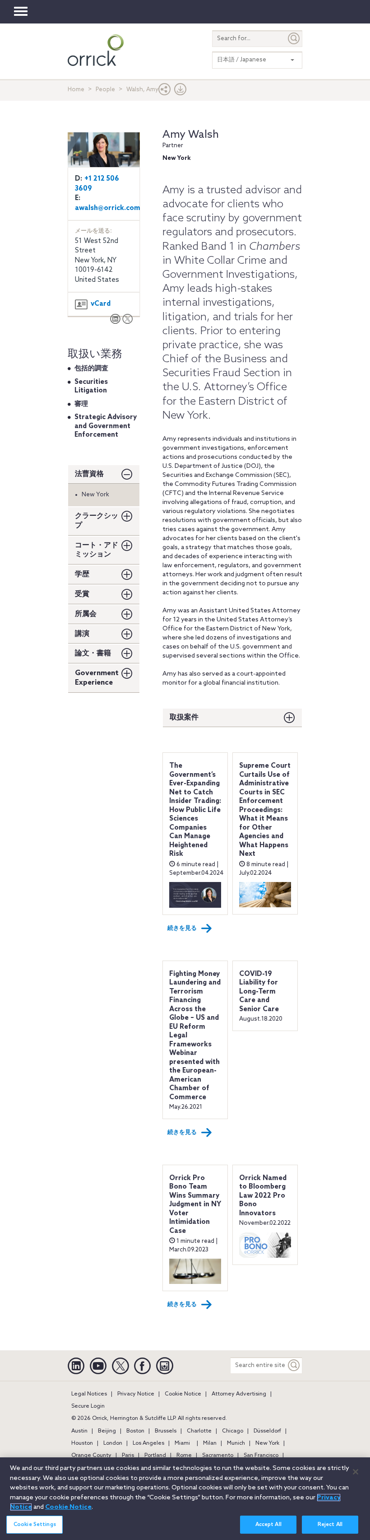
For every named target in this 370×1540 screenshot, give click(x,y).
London (112, 1443)
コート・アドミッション (96, 550)
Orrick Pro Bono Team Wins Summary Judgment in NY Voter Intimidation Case (195, 1204)
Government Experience (97, 678)
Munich (236, 1443)
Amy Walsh (190, 134)
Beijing (107, 1431)
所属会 (86, 614)
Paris (128, 1455)
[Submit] (294, 38)
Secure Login (88, 1406)
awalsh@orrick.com (107, 208)
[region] (185, 1498)
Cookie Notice (183, 1394)
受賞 (82, 594)
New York (267, 1443)
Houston (82, 1443)
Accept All (268, 1524)
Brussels (165, 1431)
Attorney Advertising (239, 1394)
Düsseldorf (267, 1431)
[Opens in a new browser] (115, 320)
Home (76, 89)
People (105, 89)
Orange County (91, 1455)
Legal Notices (89, 1394)
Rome (184, 1455)
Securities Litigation (91, 386)
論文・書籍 (93, 653)
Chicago (232, 1431)
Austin (79, 1431)
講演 (82, 634)
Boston (135, 1431)
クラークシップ (96, 521)
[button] (164, 91)
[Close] (355, 1472)
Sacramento (217, 1455)
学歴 (82, 574)
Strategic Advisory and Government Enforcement (105, 426)
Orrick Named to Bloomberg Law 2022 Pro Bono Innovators (263, 1196)
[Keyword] (294, 1365)
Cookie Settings (35, 1524)
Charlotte (199, 1431)
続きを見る (182, 928)
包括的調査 (91, 368)
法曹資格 (89, 474)
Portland (155, 1455)
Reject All (330, 1524)
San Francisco (261, 1455)
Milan (210, 1443)
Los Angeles (148, 1443)
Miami (182, 1443)
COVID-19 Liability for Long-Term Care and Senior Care (259, 991)
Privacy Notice (135, 1394)
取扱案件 (184, 717)
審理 (81, 404)
